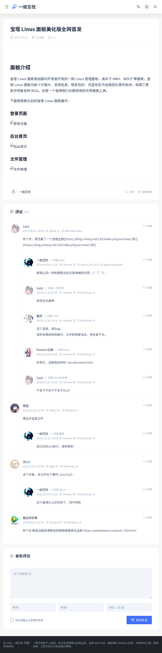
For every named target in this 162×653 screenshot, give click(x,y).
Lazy (26, 226)
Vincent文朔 (44, 350)
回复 (149, 225)
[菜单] (6, 6)
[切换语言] (138, 6)
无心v (26, 462)
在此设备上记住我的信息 (29, 620)
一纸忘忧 (42, 260)
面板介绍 (20, 67)
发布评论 (142, 620)
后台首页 (18, 136)
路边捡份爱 (30, 518)
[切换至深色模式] (146, 6)
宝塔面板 (147, 191)
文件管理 (18, 159)
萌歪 (26, 406)
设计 (132, 191)
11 (54, 37)
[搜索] (155, 6)
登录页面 (18, 113)
